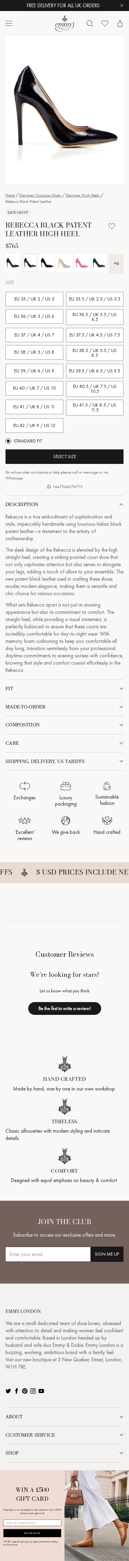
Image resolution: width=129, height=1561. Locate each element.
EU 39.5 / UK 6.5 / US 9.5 (94, 371)
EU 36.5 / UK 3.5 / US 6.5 (95, 317)
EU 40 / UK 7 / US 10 (34, 388)
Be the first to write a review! (65, 1008)
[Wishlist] (104, 23)
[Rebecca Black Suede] (47, 263)
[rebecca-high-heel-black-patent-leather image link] (64, 110)
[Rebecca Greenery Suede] (99, 263)
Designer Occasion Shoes (40, 195)
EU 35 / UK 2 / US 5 (34, 299)
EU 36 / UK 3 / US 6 (34, 316)
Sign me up (107, 1254)
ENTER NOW (32, 1533)
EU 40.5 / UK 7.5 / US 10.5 (95, 388)
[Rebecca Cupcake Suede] (82, 263)
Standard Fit (28, 441)
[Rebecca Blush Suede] (64, 263)
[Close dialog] (126, 1473)
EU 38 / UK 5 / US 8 (34, 352)
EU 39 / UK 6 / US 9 (34, 371)
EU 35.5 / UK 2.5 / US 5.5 (94, 299)
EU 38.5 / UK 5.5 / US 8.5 (95, 353)
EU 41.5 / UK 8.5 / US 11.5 (94, 407)
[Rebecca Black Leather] (13, 263)
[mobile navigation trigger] (9, 23)
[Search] (89, 23)
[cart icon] (120, 23)
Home (10, 195)
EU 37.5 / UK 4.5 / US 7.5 (94, 335)
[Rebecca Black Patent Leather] (30, 263)
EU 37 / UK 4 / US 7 (34, 335)
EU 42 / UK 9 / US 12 (34, 425)
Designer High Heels (83, 195)
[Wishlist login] (111, 226)
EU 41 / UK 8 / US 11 (34, 407)
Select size (64, 456)
